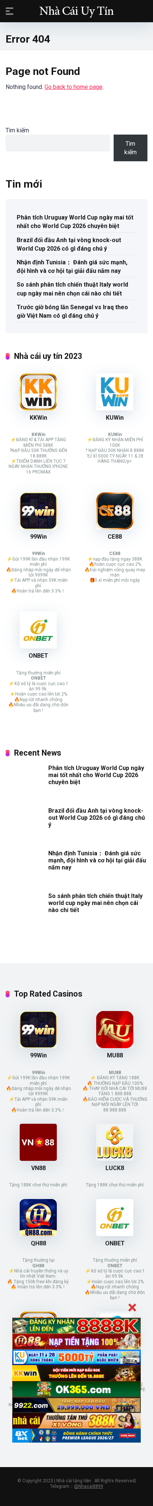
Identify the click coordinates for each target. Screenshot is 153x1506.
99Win (38, 536)
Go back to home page (73, 86)
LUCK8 (114, 1168)
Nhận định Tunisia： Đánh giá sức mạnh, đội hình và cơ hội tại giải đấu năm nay (72, 266)
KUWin (115, 417)
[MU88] (114, 1046)
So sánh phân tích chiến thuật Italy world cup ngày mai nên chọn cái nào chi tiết (72, 289)
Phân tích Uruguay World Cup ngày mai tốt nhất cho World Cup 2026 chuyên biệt (75, 221)
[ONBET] (38, 646)
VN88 (38, 1168)
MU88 (115, 1055)
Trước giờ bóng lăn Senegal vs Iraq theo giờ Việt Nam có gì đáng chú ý (72, 311)
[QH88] (38, 1234)
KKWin (38, 417)
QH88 (38, 1243)
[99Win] (38, 527)
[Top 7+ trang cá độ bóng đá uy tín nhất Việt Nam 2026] (76, 10)
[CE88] (114, 527)
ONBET (38, 655)
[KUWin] (114, 408)
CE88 (115, 536)
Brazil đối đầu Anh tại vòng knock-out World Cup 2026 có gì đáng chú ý (69, 244)
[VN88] (38, 1158)
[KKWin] (38, 408)
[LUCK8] (114, 1158)
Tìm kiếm (17, 130)
